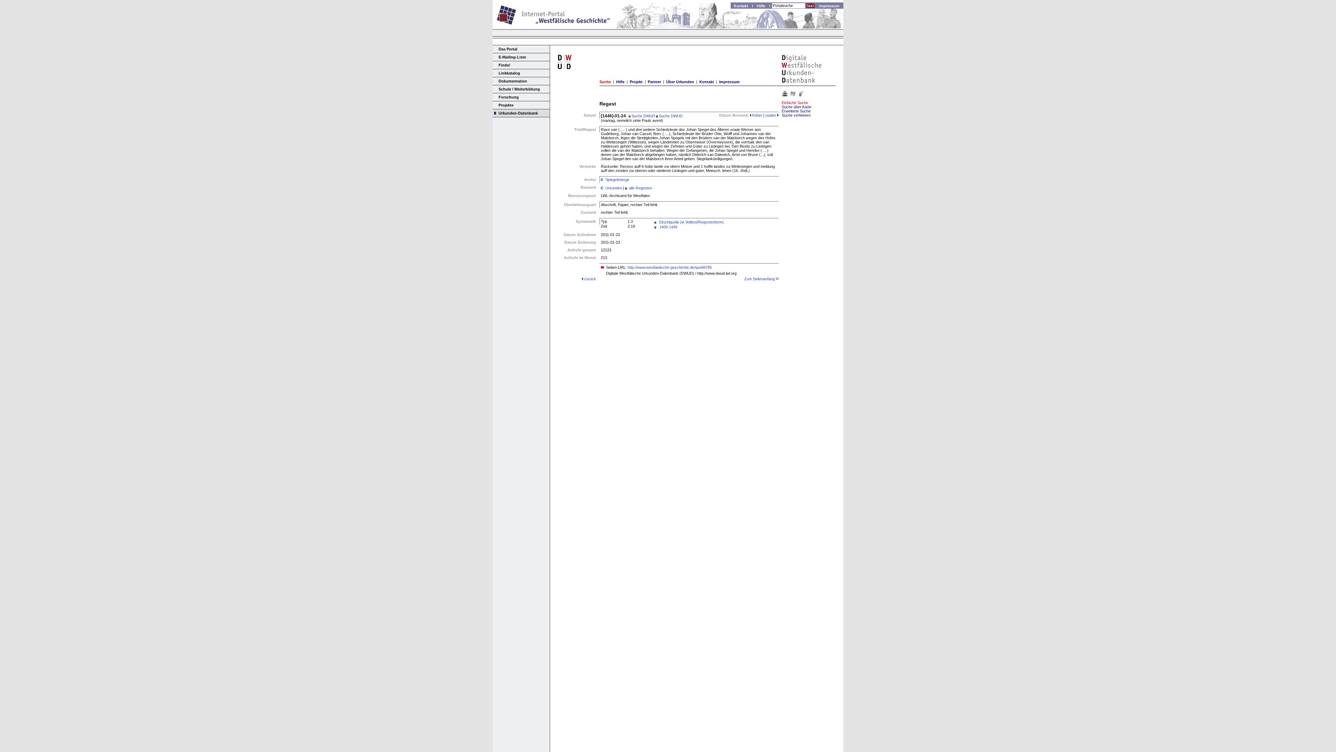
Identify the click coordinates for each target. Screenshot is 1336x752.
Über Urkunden (680, 82)
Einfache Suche (795, 103)
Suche (605, 82)
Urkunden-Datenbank (518, 113)
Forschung (509, 97)
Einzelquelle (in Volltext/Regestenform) (691, 222)
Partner (654, 82)
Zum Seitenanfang (759, 279)
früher (756, 115)
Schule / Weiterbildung (519, 89)
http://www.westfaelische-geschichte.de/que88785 (670, 267)
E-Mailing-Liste (512, 57)
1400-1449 (668, 227)
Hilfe (620, 82)
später (771, 115)
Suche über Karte (796, 107)
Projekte (506, 105)
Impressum (729, 82)
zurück (590, 279)
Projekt (636, 82)
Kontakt (706, 82)
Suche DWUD (642, 116)
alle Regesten (640, 188)
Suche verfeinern (796, 115)
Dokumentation (513, 81)
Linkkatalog (509, 73)
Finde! (504, 65)
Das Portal (508, 49)
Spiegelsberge (617, 180)
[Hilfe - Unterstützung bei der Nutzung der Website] (763, 7)
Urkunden (613, 188)
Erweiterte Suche (796, 111)
